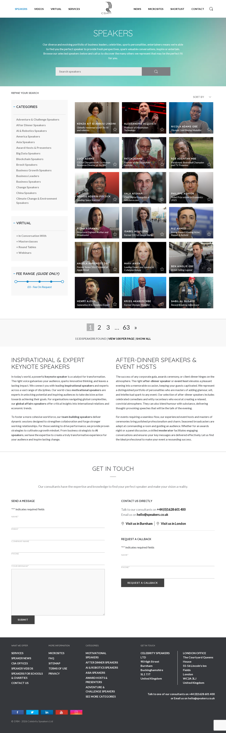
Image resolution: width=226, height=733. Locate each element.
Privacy (54, 673)
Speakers (21, 8)
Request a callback (142, 582)
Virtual (56, 8)
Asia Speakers (95, 672)
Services (74, 8)
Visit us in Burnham (139, 523)
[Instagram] (76, 712)
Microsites (155, 8)
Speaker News (21, 658)
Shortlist (177, 8)
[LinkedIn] (47, 712)
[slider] (15, 281)
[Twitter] (32, 712)
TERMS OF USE (58, 668)
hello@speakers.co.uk (152, 514)
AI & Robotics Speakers (102, 667)
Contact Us (19, 682)
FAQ (51, 658)
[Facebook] (17, 712)
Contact (197, 8)
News (137, 8)
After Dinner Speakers (102, 662)
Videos (39, 8)
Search (211, 8)
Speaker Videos (22, 668)
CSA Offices (19, 663)
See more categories (101, 696)
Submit (23, 619)
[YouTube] (61, 712)
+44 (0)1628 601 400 (171, 509)
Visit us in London (173, 523)
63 (126, 327)
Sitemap (54, 663)
